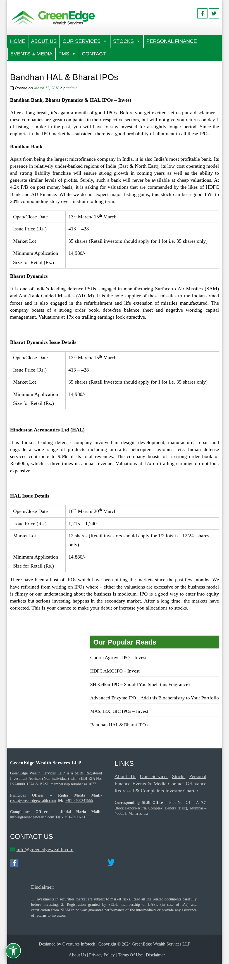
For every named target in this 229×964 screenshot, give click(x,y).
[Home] (53, 17)
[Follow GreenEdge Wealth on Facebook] (202, 13)
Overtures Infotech (78, 944)
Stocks (123, 41)
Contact (94, 54)
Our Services (82, 41)
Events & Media (31, 54)
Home (17, 41)
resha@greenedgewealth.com (33, 801)
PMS (63, 54)
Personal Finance (171, 41)
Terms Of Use (130, 955)
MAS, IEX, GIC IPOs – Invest (119, 711)
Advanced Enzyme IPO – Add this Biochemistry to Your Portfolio (154, 698)
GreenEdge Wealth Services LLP (161, 944)
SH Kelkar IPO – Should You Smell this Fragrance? (140, 684)
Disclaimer (155, 955)
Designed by (50, 944)
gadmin (71, 88)
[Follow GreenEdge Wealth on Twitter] (214, 13)
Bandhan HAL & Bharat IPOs (119, 724)
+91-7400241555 (79, 801)
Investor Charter (181, 790)
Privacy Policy (102, 955)
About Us (44, 41)
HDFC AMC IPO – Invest (115, 671)
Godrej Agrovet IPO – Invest (118, 657)
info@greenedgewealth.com (32, 817)
